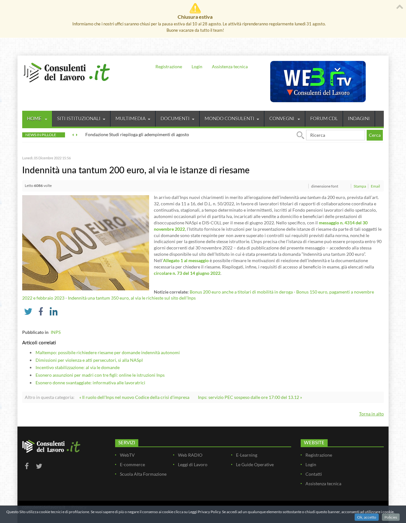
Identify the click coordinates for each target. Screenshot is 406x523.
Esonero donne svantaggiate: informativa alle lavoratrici (90, 382)
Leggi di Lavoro (192, 464)
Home (35, 118)
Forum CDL (324, 118)
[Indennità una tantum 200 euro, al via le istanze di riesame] (85, 242)
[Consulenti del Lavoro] (66, 71)
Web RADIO (190, 455)
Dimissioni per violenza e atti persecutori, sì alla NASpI (89, 360)
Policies (390, 517)
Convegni (282, 118)
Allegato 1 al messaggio (186, 260)
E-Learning (246, 455)
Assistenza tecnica (230, 66)
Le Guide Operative (255, 464)
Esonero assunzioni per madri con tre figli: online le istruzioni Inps (100, 375)
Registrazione (168, 66)
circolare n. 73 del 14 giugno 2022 (187, 273)
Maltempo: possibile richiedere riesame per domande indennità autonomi (108, 352)
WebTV (127, 455)
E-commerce (132, 464)
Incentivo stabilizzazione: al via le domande (78, 367)
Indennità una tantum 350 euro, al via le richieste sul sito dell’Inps (132, 298)
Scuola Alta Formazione (143, 474)
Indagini (359, 118)
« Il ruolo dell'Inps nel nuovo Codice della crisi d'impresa (134, 397)
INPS (56, 332)
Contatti (313, 474)
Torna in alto (371, 413)
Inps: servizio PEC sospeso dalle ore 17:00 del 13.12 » (250, 397)
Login (197, 66)
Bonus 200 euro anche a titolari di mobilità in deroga (241, 292)
